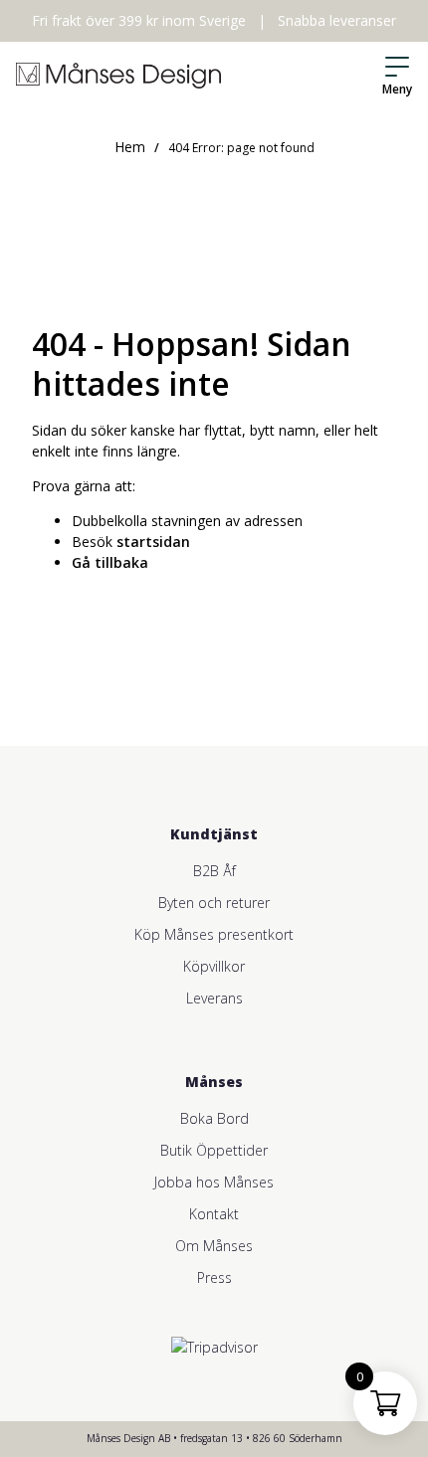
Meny (397, 89)
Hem (129, 146)
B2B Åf (214, 870)
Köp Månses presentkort (214, 934)
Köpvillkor (214, 966)
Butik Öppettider (214, 1150)
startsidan (153, 541)
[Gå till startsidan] (118, 76)
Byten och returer (214, 902)
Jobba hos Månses (214, 1182)
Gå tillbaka (110, 562)
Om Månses (214, 1245)
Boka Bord (214, 1118)
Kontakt (214, 1213)
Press (214, 1277)
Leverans (214, 998)
